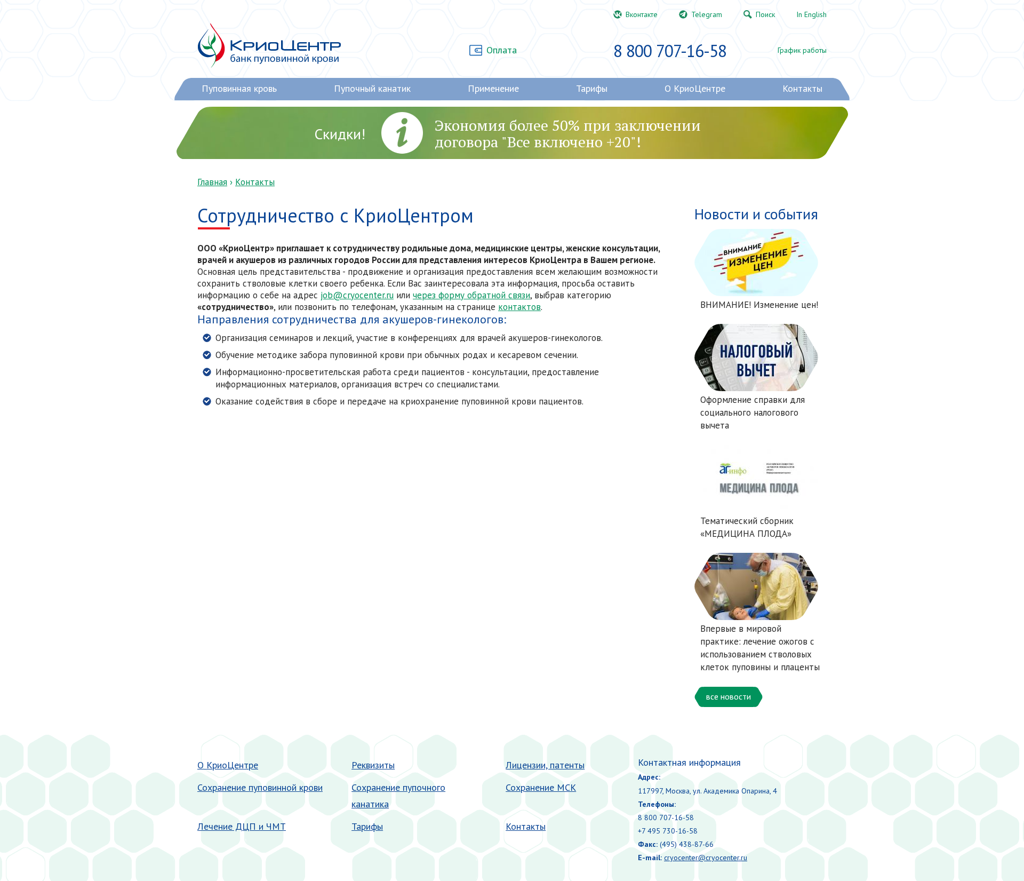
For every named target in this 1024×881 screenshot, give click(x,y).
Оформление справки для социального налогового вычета (752, 412)
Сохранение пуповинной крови (260, 787)
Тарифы (367, 826)
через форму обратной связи (471, 295)
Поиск (765, 14)
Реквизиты (373, 765)
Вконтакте (642, 14)
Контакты (255, 182)
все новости (728, 696)
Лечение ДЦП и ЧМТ (241, 826)
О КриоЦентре (227, 765)
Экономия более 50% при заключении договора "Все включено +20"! (568, 133)
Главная (212, 182)
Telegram (706, 14)
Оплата (501, 50)
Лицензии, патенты (545, 765)
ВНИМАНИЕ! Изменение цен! (759, 305)
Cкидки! (339, 134)
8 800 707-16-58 (669, 50)
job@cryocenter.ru (357, 295)
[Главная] (269, 45)
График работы (802, 50)
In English (811, 14)
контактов (519, 307)
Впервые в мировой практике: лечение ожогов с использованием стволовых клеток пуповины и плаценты (760, 647)
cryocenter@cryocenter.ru (705, 857)
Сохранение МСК (541, 787)
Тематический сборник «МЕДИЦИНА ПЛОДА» (747, 527)
